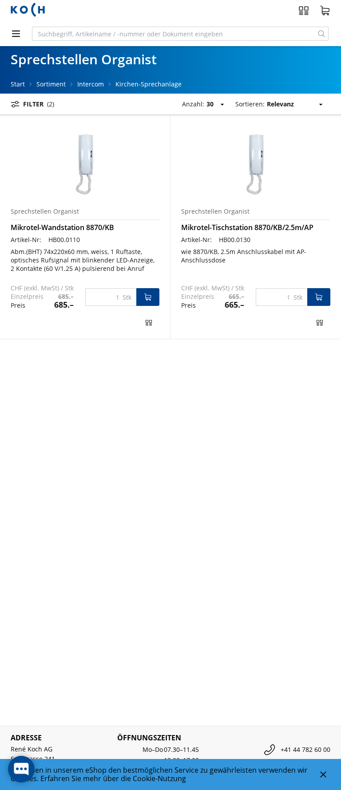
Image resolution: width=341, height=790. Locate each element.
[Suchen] (322, 34)
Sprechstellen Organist (45, 211)
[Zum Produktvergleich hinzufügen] (148, 323)
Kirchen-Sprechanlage (148, 84)
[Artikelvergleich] (303, 10)
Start (18, 84)
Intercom (90, 84)
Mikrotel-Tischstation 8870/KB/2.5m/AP (247, 227)
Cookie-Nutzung (159, 778)
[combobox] (173, 34)
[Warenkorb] (325, 10)
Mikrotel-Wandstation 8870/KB (62, 227)
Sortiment (51, 84)
